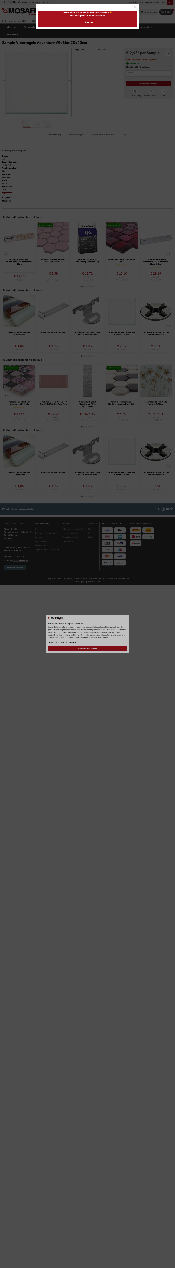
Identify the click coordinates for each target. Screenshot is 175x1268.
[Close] (135, 7)
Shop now (89, 22)
